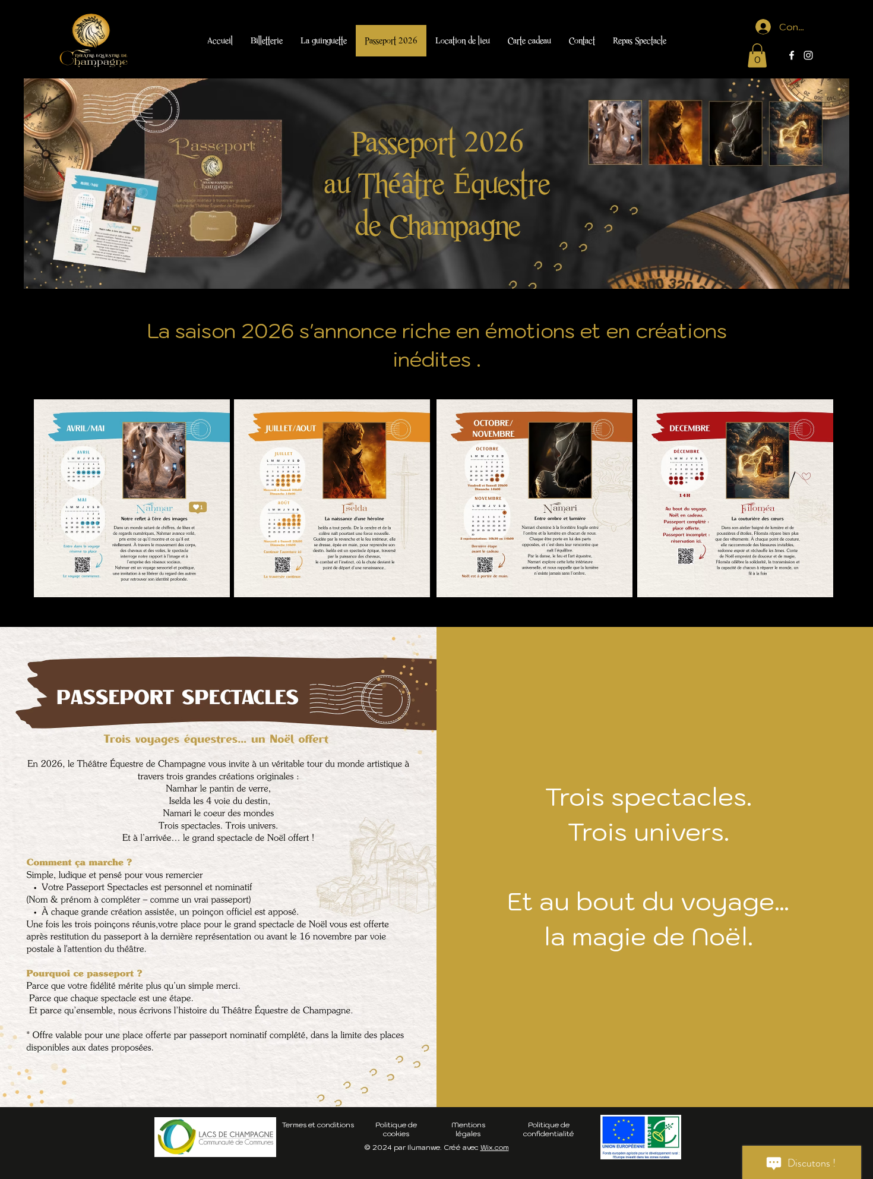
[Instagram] (808, 55)
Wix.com (494, 1147)
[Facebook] (792, 55)
